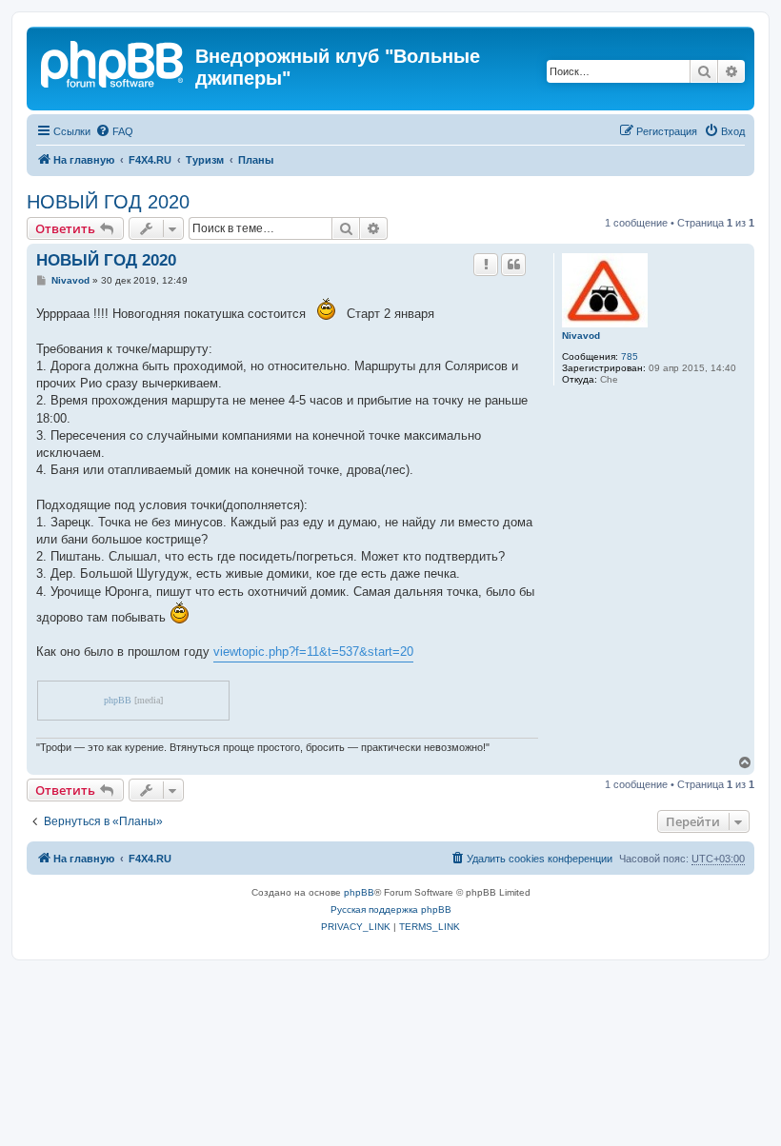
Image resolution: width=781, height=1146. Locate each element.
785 (629, 356)
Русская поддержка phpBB (390, 909)
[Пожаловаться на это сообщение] (485, 264)
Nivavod (581, 335)
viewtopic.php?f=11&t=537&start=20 (313, 651)
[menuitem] (114, 131)
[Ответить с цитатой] (513, 264)
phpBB (117, 700)
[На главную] (113, 61)
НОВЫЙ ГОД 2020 (108, 201)
